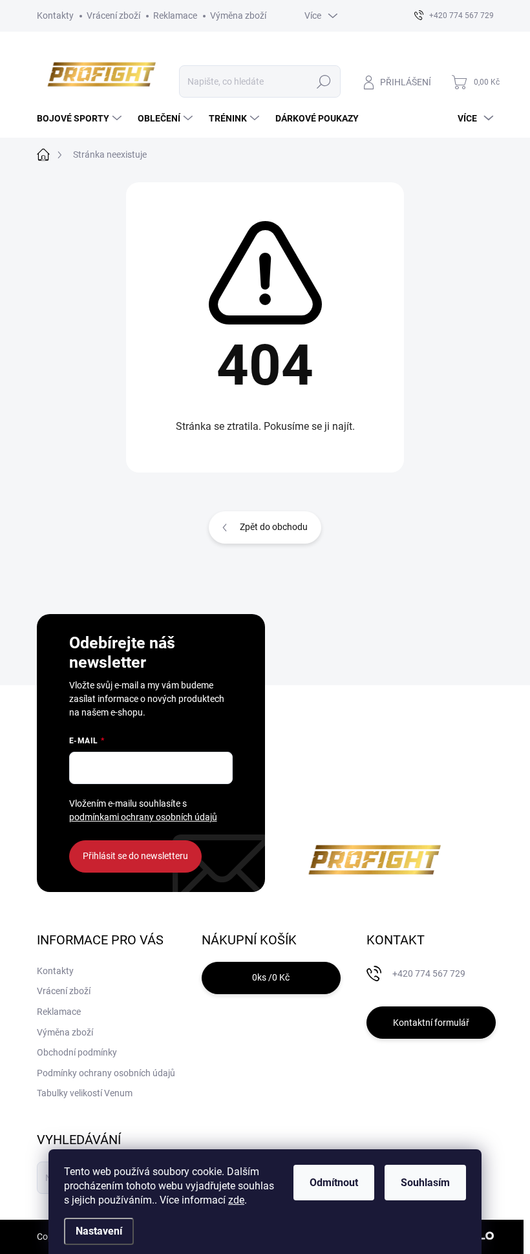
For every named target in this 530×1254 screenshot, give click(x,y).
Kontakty (55, 15)
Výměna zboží (238, 15)
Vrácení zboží (113, 15)
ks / (271, 977)
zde (236, 1200)
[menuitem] (81, 118)
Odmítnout (334, 1182)
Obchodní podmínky (77, 1052)
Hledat (323, 81)
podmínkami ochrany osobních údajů (143, 817)
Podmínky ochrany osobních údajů (106, 1073)
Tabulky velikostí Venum (84, 1093)
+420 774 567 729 (428, 973)
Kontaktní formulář (431, 1022)
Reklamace (175, 15)
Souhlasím (425, 1182)
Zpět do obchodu (274, 527)
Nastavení (99, 1231)
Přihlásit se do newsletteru (135, 856)
